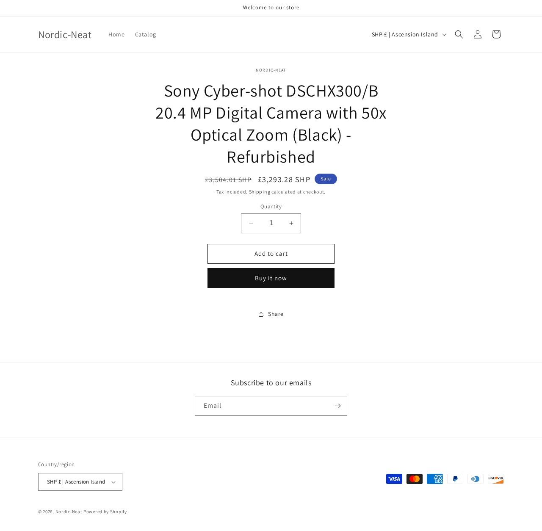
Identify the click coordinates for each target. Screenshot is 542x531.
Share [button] (276, 314)
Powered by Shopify (105, 511)
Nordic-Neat (69, 511)
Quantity (271, 206)
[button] (459, 34)
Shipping (260, 191)
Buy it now (271, 278)
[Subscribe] (337, 406)
